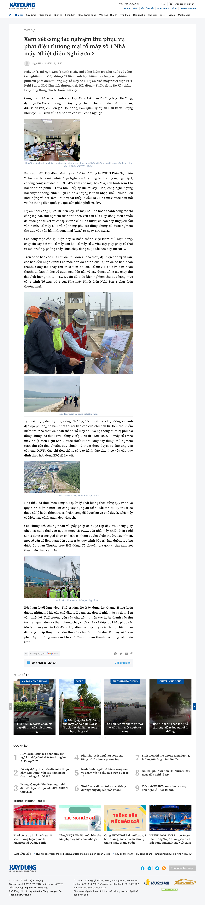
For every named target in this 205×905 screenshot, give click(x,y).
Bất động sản (148, 8)
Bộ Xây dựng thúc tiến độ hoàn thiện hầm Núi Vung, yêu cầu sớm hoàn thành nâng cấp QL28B (44, 772)
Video (172, 15)
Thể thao (125, 15)
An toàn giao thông (167, 8)
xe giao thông (131, 8)
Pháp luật (70, 15)
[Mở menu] (194, 15)
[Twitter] (121, 653)
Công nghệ (139, 15)
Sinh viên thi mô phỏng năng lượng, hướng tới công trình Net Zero (166, 757)
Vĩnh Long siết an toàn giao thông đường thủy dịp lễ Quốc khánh (103, 788)
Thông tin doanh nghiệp (31, 801)
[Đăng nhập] (171, 4)
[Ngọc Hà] (27, 63)
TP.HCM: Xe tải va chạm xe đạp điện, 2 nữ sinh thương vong (34, 727)
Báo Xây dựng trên (38, 654)
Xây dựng (31, 15)
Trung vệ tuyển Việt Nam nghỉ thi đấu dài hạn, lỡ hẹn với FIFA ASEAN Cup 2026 (44, 788)
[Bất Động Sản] (156, 882)
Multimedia (184, 15)
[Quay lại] (26, 654)
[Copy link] (131, 653)
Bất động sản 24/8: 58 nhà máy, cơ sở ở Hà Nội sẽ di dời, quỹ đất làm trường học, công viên (79, 725)
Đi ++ (163, 15)
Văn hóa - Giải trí (108, 15)
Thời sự (19, 15)
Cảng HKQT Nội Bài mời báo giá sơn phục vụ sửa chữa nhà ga (80, 837)
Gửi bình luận (123, 662)
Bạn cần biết (22, 854)
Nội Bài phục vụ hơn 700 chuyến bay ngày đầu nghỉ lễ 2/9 (166, 772)
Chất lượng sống (87, 15)
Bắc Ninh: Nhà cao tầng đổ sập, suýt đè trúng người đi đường (170, 727)
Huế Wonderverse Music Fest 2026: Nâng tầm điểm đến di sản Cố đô (73, 853)
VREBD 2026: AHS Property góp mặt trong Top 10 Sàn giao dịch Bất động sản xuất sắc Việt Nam (170, 839)
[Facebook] (115, 653)
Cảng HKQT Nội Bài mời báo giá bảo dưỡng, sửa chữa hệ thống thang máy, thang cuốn (125, 839)
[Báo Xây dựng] (22, 5)
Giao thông (45, 15)
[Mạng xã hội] (157, 868)
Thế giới (152, 15)
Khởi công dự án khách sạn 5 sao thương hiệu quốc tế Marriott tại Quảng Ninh (33, 839)
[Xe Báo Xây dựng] (185, 882)
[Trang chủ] (10, 15)
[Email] (126, 653)
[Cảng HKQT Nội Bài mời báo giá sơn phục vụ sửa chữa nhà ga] (80, 818)
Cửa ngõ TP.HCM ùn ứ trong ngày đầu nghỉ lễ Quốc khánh (164, 788)
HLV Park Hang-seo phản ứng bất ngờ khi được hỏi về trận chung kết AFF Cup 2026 (43, 757)
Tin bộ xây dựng (188, 8)
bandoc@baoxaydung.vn (93, 887)
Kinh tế (58, 15)
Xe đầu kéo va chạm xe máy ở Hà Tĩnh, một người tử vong (125, 727)
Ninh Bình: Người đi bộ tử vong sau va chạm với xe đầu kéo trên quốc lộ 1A (105, 772)
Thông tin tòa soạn (182, 868)
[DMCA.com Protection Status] (169, 889)
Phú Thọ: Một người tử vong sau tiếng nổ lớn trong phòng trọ (102, 757)
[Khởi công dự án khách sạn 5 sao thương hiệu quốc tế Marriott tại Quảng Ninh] (35, 818)
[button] (99, 738)
